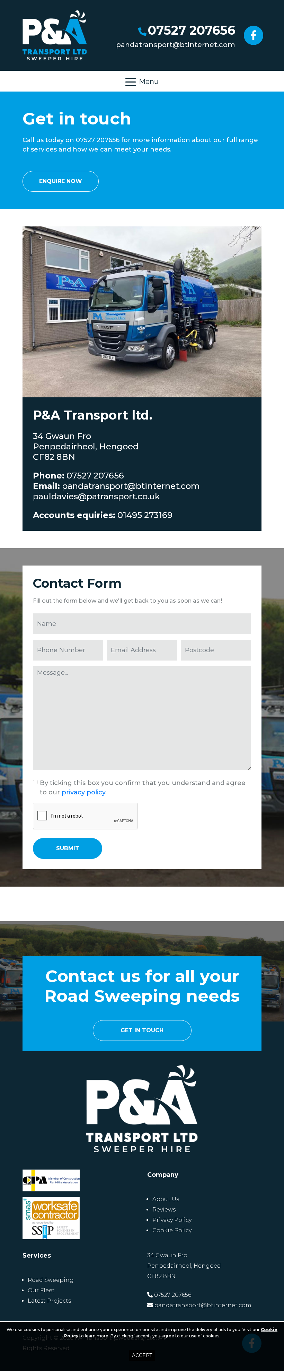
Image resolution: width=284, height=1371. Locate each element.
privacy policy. (84, 792)
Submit (67, 848)
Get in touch (142, 1030)
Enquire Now (60, 181)
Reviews (164, 1209)
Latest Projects (49, 1300)
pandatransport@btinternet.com (175, 45)
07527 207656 (191, 30)
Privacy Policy (172, 1220)
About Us (165, 1199)
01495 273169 (144, 515)
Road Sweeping (51, 1280)
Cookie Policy (172, 1230)
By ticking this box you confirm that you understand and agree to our (143, 787)
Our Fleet (41, 1290)
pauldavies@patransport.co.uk (96, 496)
